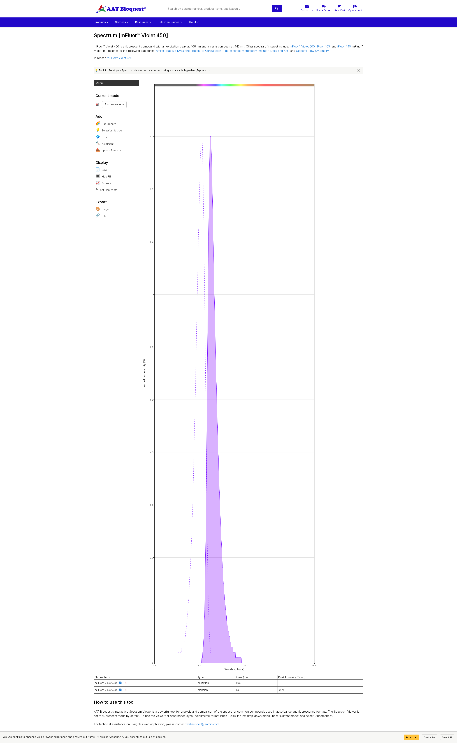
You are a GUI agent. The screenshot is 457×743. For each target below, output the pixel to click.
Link (101, 215)
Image (102, 209)
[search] (277, 8)
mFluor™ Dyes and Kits (274, 51)
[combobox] (218, 8)
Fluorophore (106, 123)
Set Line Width (106, 189)
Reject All (447, 737)
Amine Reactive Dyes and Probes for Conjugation (188, 51)
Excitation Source (109, 130)
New (101, 169)
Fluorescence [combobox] (113, 104)
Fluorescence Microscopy (240, 51)
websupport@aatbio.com (202, 724)
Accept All (411, 737)
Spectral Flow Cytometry (312, 51)
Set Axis (103, 183)
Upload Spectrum (109, 150)
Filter (101, 137)
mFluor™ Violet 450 (119, 58)
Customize (429, 737)
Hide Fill (103, 176)
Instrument (104, 143)
